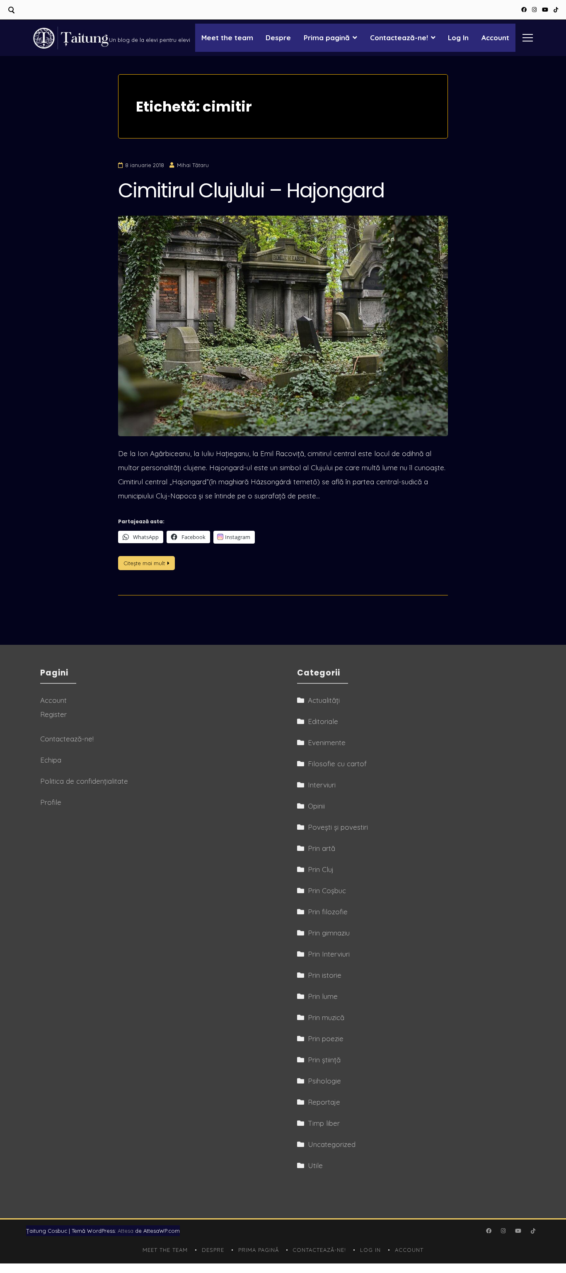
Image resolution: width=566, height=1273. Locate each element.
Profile (50, 802)
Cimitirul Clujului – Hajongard (251, 190)
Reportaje (324, 1102)
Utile (315, 1165)
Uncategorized (332, 1144)
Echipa (50, 760)
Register (53, 714)
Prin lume (323, 996)
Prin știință (324, 1059)
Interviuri (322, 784)
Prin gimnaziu (329, 932)
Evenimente (327, 742)
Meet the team (227, 37)
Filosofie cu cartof (337, 763)
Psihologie (324, 1080)
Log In (458, 37)
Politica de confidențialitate (84, 781)
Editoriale (323, 721)
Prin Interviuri (329, 954)
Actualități (324, 700)
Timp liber (324, 1123)
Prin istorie (324, 975)
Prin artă (321, 848)
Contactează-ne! (399, 37)
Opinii (316, 806)
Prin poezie (325, 1038)
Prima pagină (327, 37)
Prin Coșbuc (327, 890)
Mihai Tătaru (193, 165)
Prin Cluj (321, 869)
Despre (278, 37)
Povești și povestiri (338, 827)
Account (495, 37)
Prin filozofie (328, 911)
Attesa (125, 1230)
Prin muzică (326, 1017)
